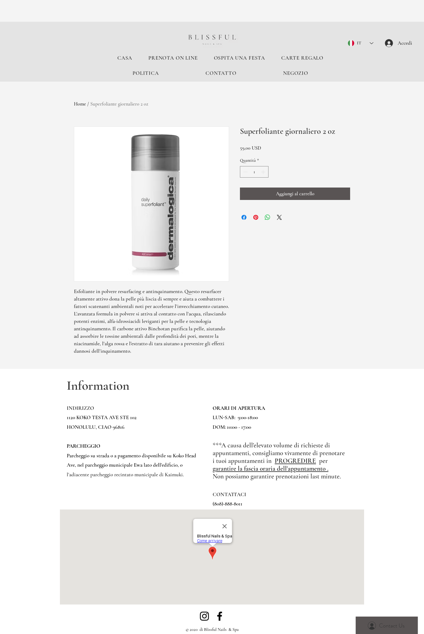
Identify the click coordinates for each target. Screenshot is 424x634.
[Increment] (264, 171)
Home (80, 104)
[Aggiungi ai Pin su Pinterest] (255, 217)
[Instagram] (204, 616)
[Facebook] (220, 616)
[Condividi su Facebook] (244, 217)
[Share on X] (279, 217)
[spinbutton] (254, 171)
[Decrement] (245, 171)
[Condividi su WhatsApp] (267, 217)
